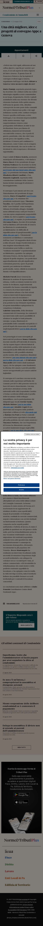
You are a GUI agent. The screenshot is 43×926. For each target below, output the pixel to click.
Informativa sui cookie (17, 467)
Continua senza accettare (32, 434)
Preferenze (21, 485)
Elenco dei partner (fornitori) (12, 478)
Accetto (21, 489)
